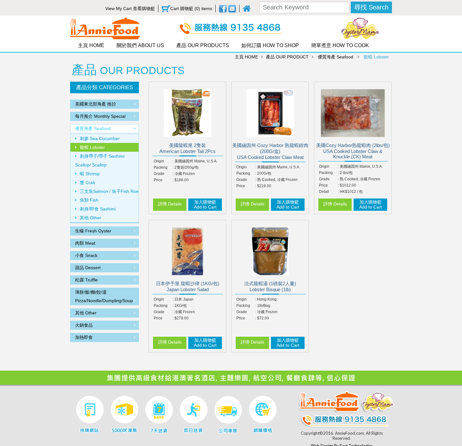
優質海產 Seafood (335, 56)
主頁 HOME (91, 45)
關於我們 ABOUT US (140, 45)
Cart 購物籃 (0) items (191, 8)
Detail (324, 191)
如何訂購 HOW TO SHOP (270, 45)
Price (158, 180)
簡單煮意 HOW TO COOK (340, 45)
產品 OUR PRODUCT (287, 56)
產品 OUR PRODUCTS (202, 45)
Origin (159, 161)
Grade (159, 173)
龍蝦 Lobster (376, 56)
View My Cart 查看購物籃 (130, 8)
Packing (161, 167)
